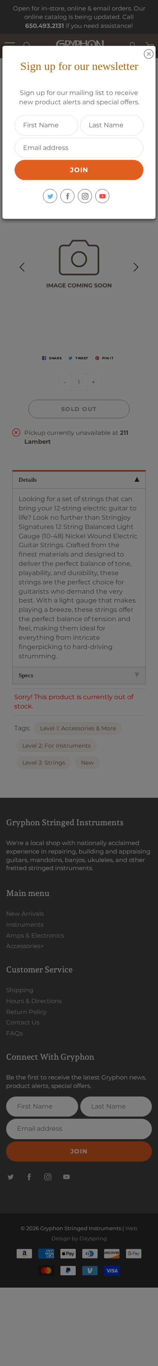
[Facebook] (67, 196)
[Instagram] (85, 196)
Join (79, 170)
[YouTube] (102, 196)
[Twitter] (50, 196)
